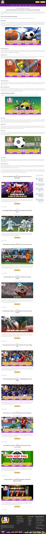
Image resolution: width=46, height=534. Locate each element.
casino (30, 5)
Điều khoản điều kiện (20, 520)
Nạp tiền (29, 521)
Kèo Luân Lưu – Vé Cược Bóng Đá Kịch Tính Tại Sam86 (17, 413)
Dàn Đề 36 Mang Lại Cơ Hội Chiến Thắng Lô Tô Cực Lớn (41, 184)
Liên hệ (18, 523)
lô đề (23, 5)
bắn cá (26, 5)
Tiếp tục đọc (17, 203)
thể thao (33, 5)
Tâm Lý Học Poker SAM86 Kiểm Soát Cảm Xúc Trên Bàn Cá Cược (41, 200)
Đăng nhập (30, 520)
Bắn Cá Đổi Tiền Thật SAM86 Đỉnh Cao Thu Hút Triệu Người (41, 189)
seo (21, 180)
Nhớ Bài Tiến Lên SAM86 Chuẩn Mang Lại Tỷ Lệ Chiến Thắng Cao (41, 179)
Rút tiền (29, 523)
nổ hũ (16, 5)
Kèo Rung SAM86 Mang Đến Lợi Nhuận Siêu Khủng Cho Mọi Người (41, 195)
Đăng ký (29, 518)
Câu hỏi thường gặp (20, 521)
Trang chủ (12, 5)
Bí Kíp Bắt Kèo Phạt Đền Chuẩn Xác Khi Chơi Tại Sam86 (17, 244)
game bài (19, 5)
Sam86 (6, 11)
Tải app (29, 524)
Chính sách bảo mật (20, 518)
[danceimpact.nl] (5, 2)
